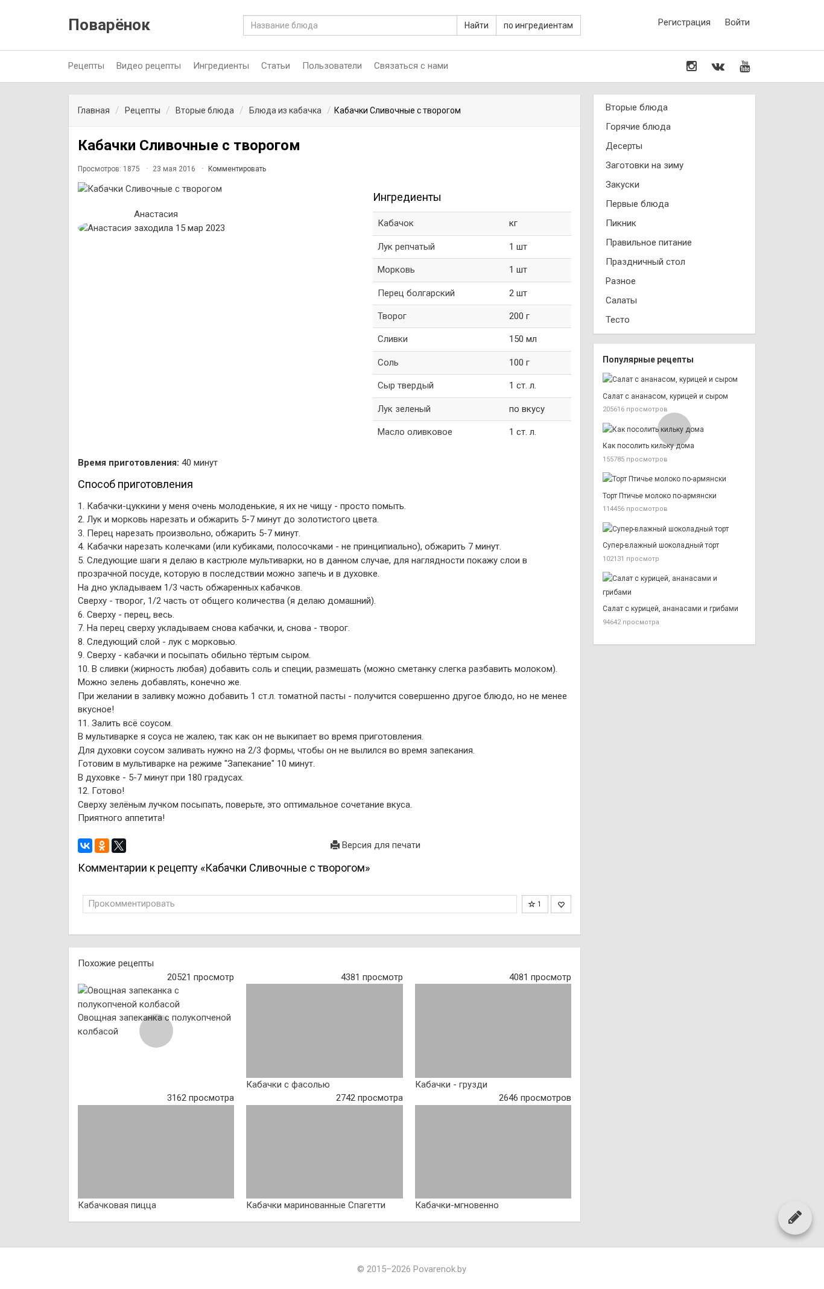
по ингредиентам (538, 25)
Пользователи (332, 65)
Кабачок (396, 223)
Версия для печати (380, 845)
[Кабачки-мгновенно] (493, 1152)
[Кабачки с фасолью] (324, 1031)
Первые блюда (637, 203)
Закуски (622, 184)
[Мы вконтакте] (718, 66)
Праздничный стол (645, 261)
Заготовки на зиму (644, 165)
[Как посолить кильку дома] (674, 430)
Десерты (624, 146)
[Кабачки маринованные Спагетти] (324, 1152)
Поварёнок (109, 25)
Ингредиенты (221, 65)
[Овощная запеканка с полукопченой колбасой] (156, 997)
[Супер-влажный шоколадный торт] (674, 529)
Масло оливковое (415, 431)
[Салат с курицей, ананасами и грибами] (674, 585)
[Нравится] (561, 904)
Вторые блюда (637, 107)
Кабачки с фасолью (288, 1084)
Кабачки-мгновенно (457, 1205)
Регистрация (684, 22)
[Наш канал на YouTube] (745, 66)
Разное (621, 281)
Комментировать (237, 169)
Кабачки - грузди (451, 1084)
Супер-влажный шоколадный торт (661, 545)
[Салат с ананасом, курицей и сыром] (674, 380)
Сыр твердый (406, 385)
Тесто (618, 319)
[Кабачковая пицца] (156, 1152)
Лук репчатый (406, 246)
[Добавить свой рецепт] (795, 1217)
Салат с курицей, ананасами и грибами (670, 608)
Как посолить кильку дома (648, 446)
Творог (392, 316)
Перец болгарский (416, 293)
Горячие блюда (638, 126)
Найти (476, 25)
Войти (737, 22)
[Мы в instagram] (691, 66)
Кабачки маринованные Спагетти (315, 1205)
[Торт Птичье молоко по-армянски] (674, 479)
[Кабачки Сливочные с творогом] (219, 189)
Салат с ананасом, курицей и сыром (665, 396)
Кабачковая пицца (117, 1205)
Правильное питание (649, 242)
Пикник (621, 223)
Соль (388, 362)
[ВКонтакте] (85, 845)
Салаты (621, 300)
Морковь (396, 269)
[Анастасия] (105, 228)
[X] (119, 845)
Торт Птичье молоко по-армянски (660, 496)
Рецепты (86, 65)
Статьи (275, 65)
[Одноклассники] (102, 845)
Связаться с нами (411, 65)
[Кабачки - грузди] (493, 1031)
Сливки (393, 339)
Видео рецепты (148, 65)
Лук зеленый (404, 409)
